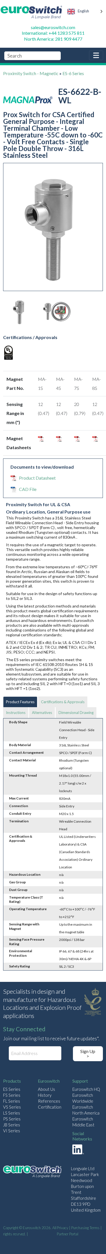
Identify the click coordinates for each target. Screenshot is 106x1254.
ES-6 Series (73, 73)
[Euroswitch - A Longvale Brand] (32, 1173)
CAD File (27, 489)
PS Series (12, 1118)
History (44, 1095)
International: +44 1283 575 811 (53, 33)
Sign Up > (87, 1053)
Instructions (15, 712)
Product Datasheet (37, 477)
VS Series (12, 1106)
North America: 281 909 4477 (53, 38)
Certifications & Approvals (63, 702)
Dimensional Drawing (76, 712)
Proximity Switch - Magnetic (31, 73)
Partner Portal (67, 1234)
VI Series (11, 1130)
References (49, 1101)
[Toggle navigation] (96, 55)
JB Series (11, 1124)
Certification (49, 1106)
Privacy (62, 1227)
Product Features (20, 702)
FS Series (11, 1095)
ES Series (11, 1089)
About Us (46, 1089)
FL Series (11, 1101)
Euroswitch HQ (86, 1089)
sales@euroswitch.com (53, 27)
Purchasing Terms (85, 1227)
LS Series (11, 1112)
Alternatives (42, 712)
